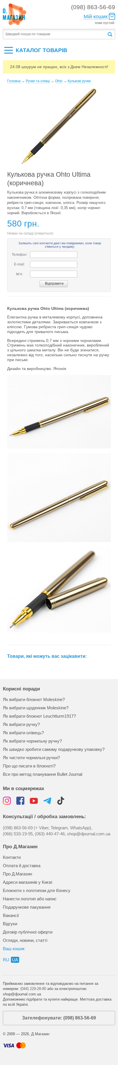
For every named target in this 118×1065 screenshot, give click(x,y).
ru (6, 959)
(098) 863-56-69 (93, 7)
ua (15, 959)
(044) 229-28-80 (33, 989)
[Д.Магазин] (14, 14)
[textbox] (55, 34)
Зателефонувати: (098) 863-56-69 (59, 1017)
